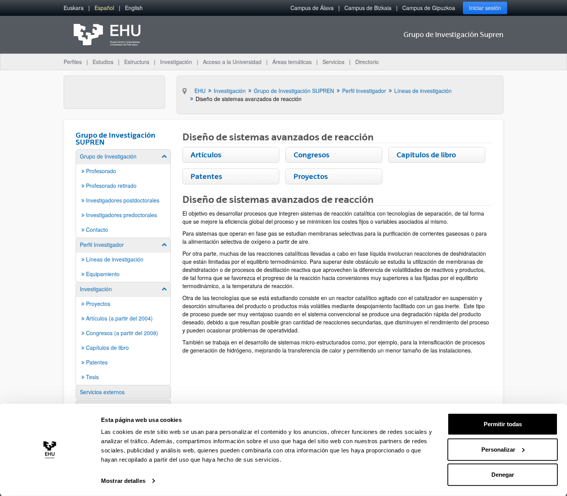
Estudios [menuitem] (103, 62)
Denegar (502, 474)
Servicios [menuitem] (333, 62)
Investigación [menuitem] (176, 62)
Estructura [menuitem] (136, 62)
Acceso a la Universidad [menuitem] (232, 62)
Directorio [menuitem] (367, 62)
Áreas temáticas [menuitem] (292, 62)
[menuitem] (74, 8)
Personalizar (498, 449)
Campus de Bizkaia (368, 8)
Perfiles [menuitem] (73, 62)
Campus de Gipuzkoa (428, 8)
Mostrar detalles (123, 480)
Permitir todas (503, 424)
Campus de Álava (312, 8)
